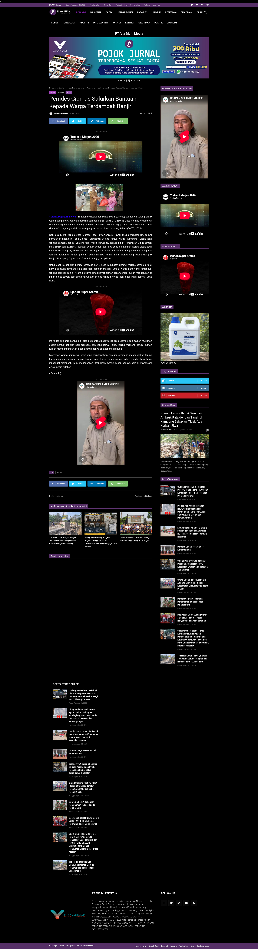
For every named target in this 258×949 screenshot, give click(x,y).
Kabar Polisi (125, 12)
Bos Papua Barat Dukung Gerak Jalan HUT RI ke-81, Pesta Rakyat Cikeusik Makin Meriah (192, 618)
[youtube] (207, 5)
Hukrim (156, 12)
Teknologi (69, 22)
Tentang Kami (95, 5)
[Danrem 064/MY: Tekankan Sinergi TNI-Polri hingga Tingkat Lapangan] (136, 523)
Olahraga (144, 22)
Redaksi (119, 5)
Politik (158, 22)
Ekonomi (172, 22)
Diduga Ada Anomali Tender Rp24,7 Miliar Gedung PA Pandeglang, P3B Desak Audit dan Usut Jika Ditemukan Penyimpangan (191, 512)
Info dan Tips (101, 22)
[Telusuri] (205, 12)
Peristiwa (171, 12)
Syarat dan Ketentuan (133, 5)
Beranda (81, 12)
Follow (203, 381)
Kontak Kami (108, 5)
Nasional (95, 12)
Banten (52, 92)
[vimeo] (197, 5)
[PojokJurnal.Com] (61, 12)
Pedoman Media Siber (152, 5)
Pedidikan (186, 12)
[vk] (202, 5)
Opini (199, 12)
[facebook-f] (164, 903)
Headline (61, 92)
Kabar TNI (142, 12)
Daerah (110, 12)
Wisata (117, 22)
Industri (84, 22)
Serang (68, 92)
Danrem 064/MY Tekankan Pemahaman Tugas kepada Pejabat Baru (190, 602)
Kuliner (129, 22)
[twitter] (192, 5)
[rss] (194, 903)
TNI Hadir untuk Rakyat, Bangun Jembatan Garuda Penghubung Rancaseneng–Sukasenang (62, 540)
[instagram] (179, 903)
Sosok (54, 22)
